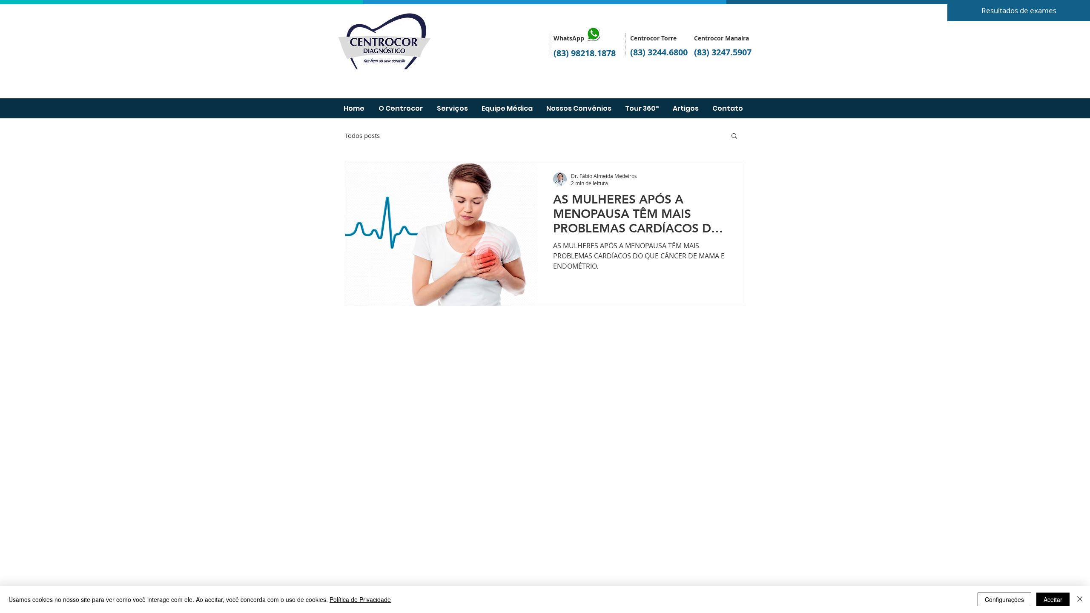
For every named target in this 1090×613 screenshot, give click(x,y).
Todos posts (362, 135)
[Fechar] (1080, 599)
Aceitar (1053, 599)
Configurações (1004, 599)
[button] (734, 136)
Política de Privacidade (360, 599)
